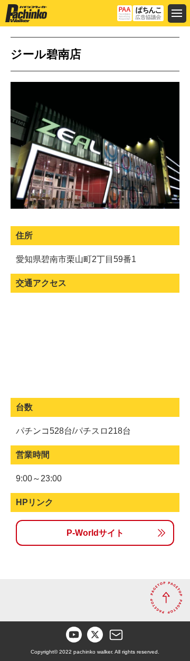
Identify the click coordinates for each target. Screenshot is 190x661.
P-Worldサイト (95, 532)
